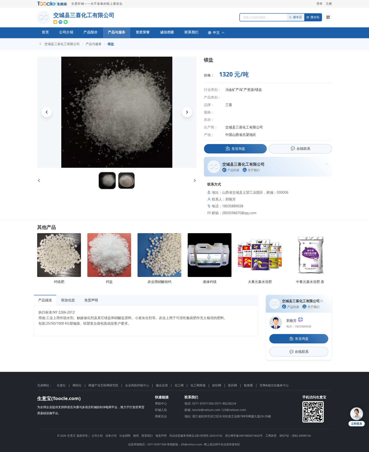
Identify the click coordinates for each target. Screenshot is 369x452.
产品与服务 (117, 32)
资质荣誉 (143, 32)
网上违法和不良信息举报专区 (222, 444)
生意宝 (71, 435)
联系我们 (191, 32)
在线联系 (303, 148)
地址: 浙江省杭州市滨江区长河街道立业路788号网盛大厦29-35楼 (227, 416)
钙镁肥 (59, 281)
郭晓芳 (292, 320)
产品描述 (45, 300)
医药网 (232, 385)
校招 (136, 435)
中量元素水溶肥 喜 (310, 281)
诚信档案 (167, 32)
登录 (319, 3)
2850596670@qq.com (239, 213)
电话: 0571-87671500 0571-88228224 (210, 403)
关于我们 (254, 170)
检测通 (248, 385)
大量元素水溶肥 (260, 281)
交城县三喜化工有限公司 (62, 44)
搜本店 (297, 17)
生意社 (61, 385)
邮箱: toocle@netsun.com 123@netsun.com (215, 410)
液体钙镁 (210, 281)
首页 (45, 32)
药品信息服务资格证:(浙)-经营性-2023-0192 (195, 435)
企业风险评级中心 (137, 385)
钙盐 (109, 281)
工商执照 (271, 435)
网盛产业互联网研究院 (103, 385)
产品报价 (90, 32)
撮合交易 (162, 385)
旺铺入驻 (161, 410)
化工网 (179, 385)
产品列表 (233, 170)
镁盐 (111, 44)
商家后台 (161, 416)
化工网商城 (197, 385)
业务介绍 (111, 435)
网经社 (77, 385)
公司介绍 (66, 32)
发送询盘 (238, 148)
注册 (329, 3)
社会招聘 (124, 435)
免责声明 (91, 300)
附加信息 (68, 300)
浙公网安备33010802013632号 (244, 435)
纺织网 (216, 385)
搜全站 (314, 17)
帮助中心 (161, 403)
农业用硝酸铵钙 (159, 281)
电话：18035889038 (298, 326)
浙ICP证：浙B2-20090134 (295, 435)
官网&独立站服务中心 (274, 385)
